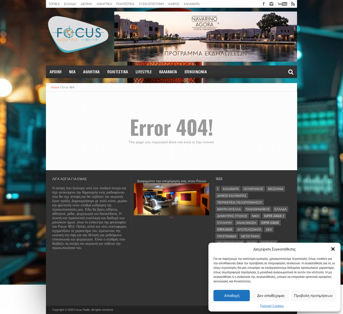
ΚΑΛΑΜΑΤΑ (192, 4)
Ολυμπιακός (253, 188)
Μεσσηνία (275, 188)
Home (55, 87)
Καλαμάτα (231, 188)
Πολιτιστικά (125, 4)
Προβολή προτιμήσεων (313, 295)
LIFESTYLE (144, 72)
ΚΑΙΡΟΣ (173, 4)
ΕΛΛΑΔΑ (70, 4)
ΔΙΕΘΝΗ (86, 4)
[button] (332, 249)
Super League (270, 222)
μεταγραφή (250, 236)
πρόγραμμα (226, 236)
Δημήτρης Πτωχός (232, 216)
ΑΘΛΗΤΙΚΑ (104, 4)
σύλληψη (224, 222)
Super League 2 (274, 216)
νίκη (255, 216)
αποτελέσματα (249, 229)
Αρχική (56, 72)
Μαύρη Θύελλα (229, 209)
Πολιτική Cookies (272, 306)
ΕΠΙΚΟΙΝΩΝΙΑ (196, 72)
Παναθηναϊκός (258, 209)
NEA (72, 72)
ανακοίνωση (246, 222)
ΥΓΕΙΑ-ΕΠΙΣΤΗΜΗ (151, 4)
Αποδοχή (231, 295)
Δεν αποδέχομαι (270, 295)
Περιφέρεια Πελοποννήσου (239, 202)
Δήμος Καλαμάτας (231, 195)
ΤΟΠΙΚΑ (54, 4)
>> (171, 217)
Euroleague (225, 229)
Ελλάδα (280, 209)
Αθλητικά (91, 72)
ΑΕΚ (269, 229)
